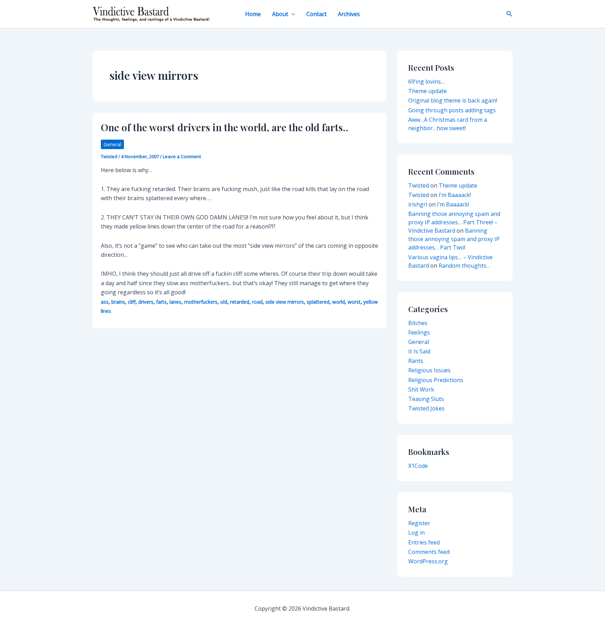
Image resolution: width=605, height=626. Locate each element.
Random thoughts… (464, 265)
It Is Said (419, 351)
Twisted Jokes (426, 408)
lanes (175, 301)
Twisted (418, 185)
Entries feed (424, 542)
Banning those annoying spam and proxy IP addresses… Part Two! (454, 239)
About (280, 14)
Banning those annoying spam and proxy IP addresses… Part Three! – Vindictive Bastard (454, 222)
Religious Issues (429, 370)
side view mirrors (284, 301)
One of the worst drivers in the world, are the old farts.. (224, 127)
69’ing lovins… (426, 81)
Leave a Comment (182, 156)
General (112, 144)
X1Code (418, 466)
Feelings (419, 332)
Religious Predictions (435, 380)
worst (354, 301)
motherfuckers (200, 301)
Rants (415, 361)
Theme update (427, 91)
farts (161, 301)
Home (253, 14)
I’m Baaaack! (455, 195)
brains (118, 301)
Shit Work (421, 389)
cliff (131, 301)
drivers (145, 301)
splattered (318, 301)
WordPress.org (428, 561)
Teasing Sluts (426, 399)
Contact (316, 14)
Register (419, 523)
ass (105, 301)
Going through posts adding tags (452, 110)
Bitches (417, 323)
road (257, 301)
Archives (349, 14)
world (338, 301)
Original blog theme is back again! (452, 100)
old (223, 301)
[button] (291, 14)
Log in (416, 532)
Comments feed (429, 552)
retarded (239, 301)
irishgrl (417, 204)
